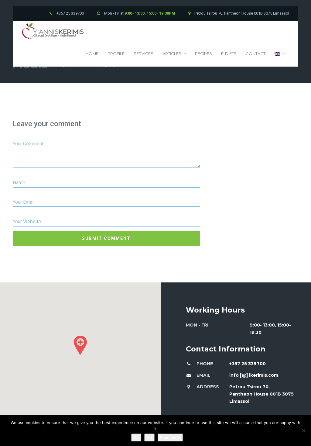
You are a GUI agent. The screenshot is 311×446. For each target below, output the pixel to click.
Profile (116, 53)
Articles (171, 53)
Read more (170, 437)
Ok (136, 437)
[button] (80, 345)
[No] (303, 430)
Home (92, 53)
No (149, 437)
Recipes (203, 53)
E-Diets (229, 53)
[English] (280, 54)
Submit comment (106, 238)
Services (143, 53)
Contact (255, 53)
